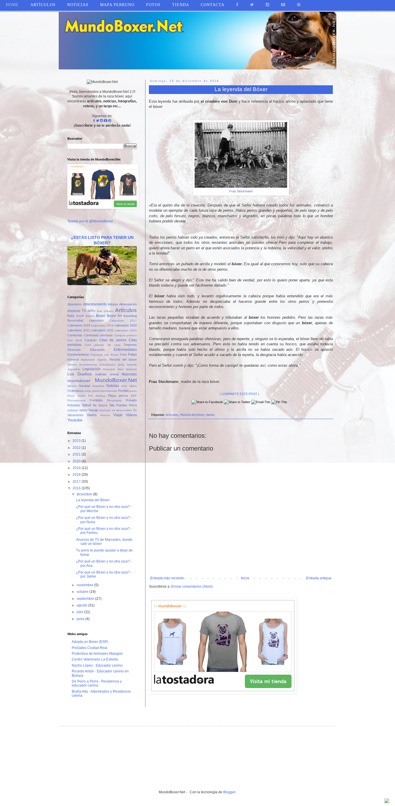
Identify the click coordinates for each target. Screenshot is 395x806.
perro (133, 390)
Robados (73, 405)
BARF (80, 316)
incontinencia (88, 364)
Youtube (74, 420)
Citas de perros (112, 340)
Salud (86, 405)
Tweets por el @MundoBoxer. (90, 221)
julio (80, 612)
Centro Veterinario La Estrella (95, 659)
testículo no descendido (115, 410)
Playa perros (118, 395)
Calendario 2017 (123, 320)
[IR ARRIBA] (387, 801)
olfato (133, 386)
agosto (82, 605)
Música (72, 386)
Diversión (74, 349)
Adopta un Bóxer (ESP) (90, 642)
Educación (97, 349)
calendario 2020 (126, 325)
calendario (96, 320)
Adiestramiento (95, 304)
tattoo (83, 410)
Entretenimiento (78, 354)
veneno (105, 415)
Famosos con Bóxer (104, 354)
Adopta (113, 304)
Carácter (90, 340)
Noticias (77, 5)
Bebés (90, 316)
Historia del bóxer (192, 414)
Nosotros (98, 386)
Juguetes (73, 369)
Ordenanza (75, 390)
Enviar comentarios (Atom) (192, 586)
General (73, 359)
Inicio (245, 578)
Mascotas (129, 374)
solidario (72, 410)
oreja (87, 390)
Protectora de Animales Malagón (97, 654)
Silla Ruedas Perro (123, 405)
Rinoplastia (114, 400)
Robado (131, 400)
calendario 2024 (126, 330)
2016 (77, 488)
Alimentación (128, 304)
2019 (77, 468)
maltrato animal (107, 374)
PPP (134, 395)
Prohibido (96, 400)
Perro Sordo (76, 395)
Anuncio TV (76, 311)
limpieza (131, 369)
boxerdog (130, 316)
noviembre (85, 585)
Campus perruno (125, 335)
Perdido (123, 390)
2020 (77, 461)
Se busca (100, 405)
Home (12, 5)
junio (81, 619)
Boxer (100, 316)
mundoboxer (79, 380)
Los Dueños (79, 374)
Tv (135, 410)
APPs (91, 311)
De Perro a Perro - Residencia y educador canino (97, 683)
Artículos (172, 414)
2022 (77, 448)
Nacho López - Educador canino (97, 665)
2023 (77, 441)
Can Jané (74, 340)
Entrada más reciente (167, 578)
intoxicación (107, 364)
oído (124, 386)
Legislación (91, 369)
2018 (77, 475)
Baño (71, 316)
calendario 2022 (102, 330)
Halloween (88, 359)
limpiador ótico (113, 369)
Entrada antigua (318, 578)
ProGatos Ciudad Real (89, 648)
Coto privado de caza (103, 344)
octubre (83, 592)
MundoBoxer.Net (116, 380)
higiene (102, 359)
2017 (77, 481)
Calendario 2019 (102, 325)
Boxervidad (75, 320)
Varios (210, 414)
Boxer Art (114, 316)
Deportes (130, 344)
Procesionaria (76, 400)
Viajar (118, 415)
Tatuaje (93, 410)
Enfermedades (125, 350)
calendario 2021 (78, 330)
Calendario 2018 (78, 325)
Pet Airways (97, 395)
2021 (77, 454)
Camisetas (74, 335)
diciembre (85, 494)
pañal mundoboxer (104, 390)
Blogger (229, 792)
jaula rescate (127, 364)
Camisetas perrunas (98, 335)
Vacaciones (75, 415)
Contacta (212, 5)
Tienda (180, 5)
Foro (123, 354)
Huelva (72, 364)
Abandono (74, 304)
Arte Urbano (105, 311)
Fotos (132, 355)
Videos (131, 415)
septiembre (86, 599)
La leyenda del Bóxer (93, 500)
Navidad (84, 386)
